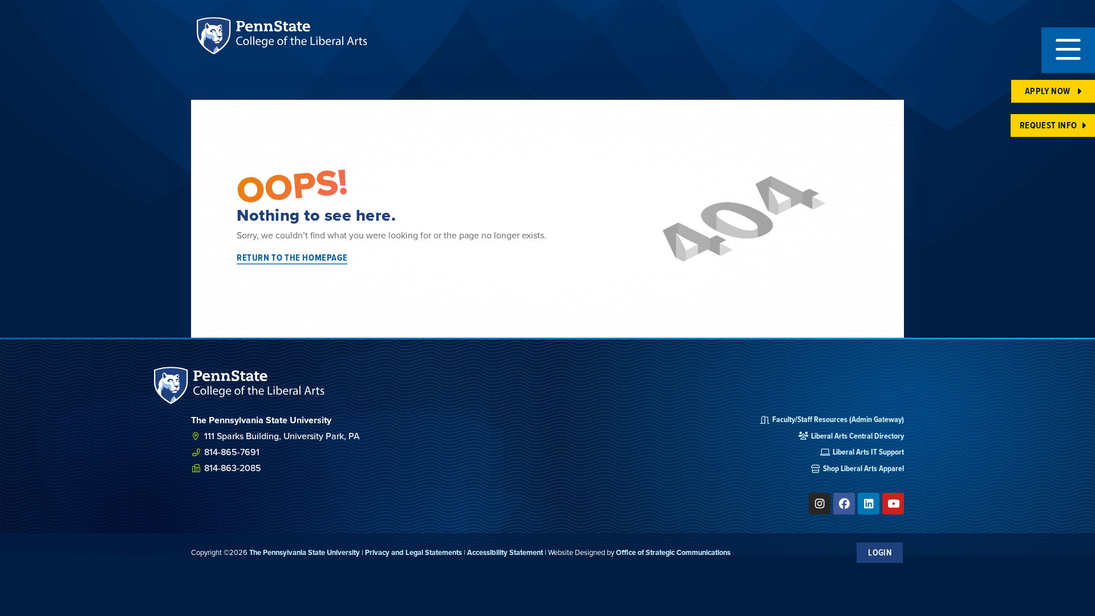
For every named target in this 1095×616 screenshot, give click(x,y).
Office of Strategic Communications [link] (673, 552)
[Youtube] (893, 503)
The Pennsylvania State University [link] (304, 552)
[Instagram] (819, 503)
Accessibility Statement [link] (505, 552)
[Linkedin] (868, 503)
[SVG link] (239, 385)
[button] (1068, 50)
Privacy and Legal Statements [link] (413, 552)
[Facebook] (844, 503)
